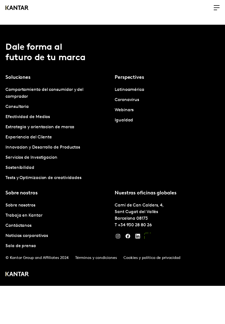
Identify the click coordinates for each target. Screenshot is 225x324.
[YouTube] (147, 237)
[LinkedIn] (137, 237)
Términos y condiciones (96, 258)
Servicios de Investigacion (31, 157)
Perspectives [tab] (129, 77)
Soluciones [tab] (17, 77)
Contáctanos (18, 226)
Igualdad (124, 120)
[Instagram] (118, 237)
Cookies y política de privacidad (151, 258)
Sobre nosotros (20, 205)
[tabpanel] (57, 133)
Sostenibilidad (19, 168)
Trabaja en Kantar (24, 215)
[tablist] (112, 155)
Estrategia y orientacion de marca (39, 127)
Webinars (124, 110)
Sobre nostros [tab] (21, 193)
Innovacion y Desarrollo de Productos (42, 147)
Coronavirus (127, 100)
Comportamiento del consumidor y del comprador (44, 93)
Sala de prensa (20, 246)
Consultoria (17, 107)
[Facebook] (128, 237)
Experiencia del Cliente (28, 137)
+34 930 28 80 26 (135, 225)
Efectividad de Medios (27, 117)
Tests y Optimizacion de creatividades (43, 178)
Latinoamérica (129, 90)
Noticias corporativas (26, 236)
